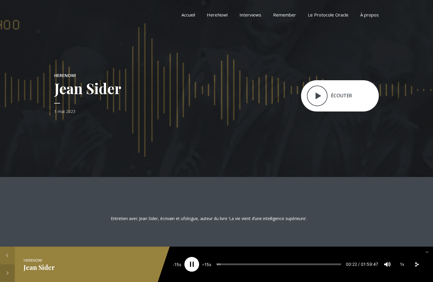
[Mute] (387, 264)
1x (402, 264)
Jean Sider (39, 267)
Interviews (250, 15)
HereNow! (217, 15)
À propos (369, 15)
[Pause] (191, 264)
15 (176, 264)
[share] (416, 264)
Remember (284, 15)
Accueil (188, 15)
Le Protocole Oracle (328, 15)
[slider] (279, 264)
